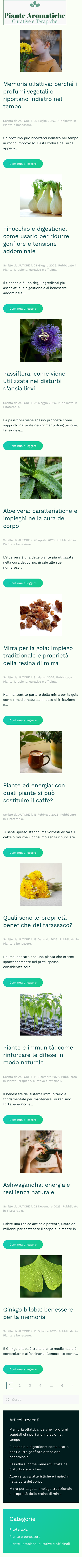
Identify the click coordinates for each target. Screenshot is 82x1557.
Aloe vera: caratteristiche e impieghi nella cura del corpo (40, 518)
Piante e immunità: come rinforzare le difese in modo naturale (38, 1055)
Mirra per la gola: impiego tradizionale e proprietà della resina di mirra (38, 656)
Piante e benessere (17, 124)
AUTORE (24, 120)
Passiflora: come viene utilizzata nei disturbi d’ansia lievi (34, 381)
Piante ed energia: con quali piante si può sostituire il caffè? (34, 793)
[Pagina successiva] (72, 1385)
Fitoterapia (11, 407)
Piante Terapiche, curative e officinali (30, 269)
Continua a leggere (23, 163)
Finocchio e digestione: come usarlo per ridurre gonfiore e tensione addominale (39, 1452)
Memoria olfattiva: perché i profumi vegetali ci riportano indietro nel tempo (38, 1434)
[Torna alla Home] (34, 12)
